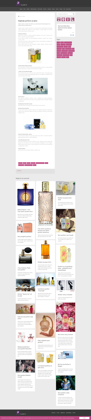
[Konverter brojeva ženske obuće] (72, 19)
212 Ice (58, 42)
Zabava (57, 9)
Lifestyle (28, 9)
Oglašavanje (63, 412)
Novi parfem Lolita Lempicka (63, 394)
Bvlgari (58, 44)
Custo (35, 165)
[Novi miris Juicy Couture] (65, 317)
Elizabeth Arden (71, 50)
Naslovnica (53, 412)
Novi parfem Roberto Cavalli (24, 376)
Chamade (65, 46)
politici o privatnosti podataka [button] (68, 418)
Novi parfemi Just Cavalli (65, 235)
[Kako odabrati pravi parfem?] (45, 325)
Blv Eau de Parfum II (68, 42)
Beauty (62, 42)
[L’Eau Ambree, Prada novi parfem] (25, 255)
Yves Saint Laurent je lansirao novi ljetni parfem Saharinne (44, 230)
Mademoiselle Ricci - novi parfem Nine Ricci (24, 348)
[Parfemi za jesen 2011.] (45, 249)
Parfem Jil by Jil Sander (65, 295)
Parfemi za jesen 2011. (45, 262)
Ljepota (21, 9)
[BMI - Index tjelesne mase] (59, 19)
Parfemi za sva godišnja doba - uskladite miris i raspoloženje (65, 268)
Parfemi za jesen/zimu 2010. (65, 199)
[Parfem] (25, 285)
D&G (73, 48)
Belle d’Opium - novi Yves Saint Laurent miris (25, 210)
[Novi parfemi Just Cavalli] (65, 220)
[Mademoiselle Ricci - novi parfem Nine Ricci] (25, 336)
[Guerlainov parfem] (45, 279)
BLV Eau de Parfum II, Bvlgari (64, 365)
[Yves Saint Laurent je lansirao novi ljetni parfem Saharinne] (45, 203)
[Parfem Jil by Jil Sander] (65, 286)
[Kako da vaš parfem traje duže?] (25, 309)
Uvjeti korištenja (68, 412)
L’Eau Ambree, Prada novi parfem (24, 269)
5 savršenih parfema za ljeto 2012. (45, 367)
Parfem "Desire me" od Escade (25, 295)
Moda (25, 9)
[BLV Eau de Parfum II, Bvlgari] (65, 356)
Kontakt (74, 412)
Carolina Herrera (60, 46)
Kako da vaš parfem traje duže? (25, 317)
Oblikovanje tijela (33, 9)
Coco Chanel (59, 48)
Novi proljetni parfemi (24, 236)
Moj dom (44, 9)
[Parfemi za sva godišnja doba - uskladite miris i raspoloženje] (65, 254)
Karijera (53, 9)
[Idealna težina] (63, 19)
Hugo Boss (63, 57)
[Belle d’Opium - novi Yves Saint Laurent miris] (25, 194)
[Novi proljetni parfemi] (25, 227)
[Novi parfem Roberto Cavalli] (25, 366)
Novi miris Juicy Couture (65, 334)
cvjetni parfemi (68, 48)
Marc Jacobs (21, 165)
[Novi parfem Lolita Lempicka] (65, 383)
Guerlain (58, 57)
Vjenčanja (49, 9)
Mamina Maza (68, 9)
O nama (58, 412)
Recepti (61, 9)
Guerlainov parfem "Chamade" (43, 290)
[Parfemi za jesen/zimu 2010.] (65, 188)
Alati (64, 9)
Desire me (58, 50)
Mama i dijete (40, 9)
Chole (69, 46)
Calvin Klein (63, 44)
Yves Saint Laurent (28, 165)
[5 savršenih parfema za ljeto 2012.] (45, 357)
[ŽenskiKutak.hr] (21, 414)
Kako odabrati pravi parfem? (44, 341)
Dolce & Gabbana (64, 50)
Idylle (67, 57)
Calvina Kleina (68, 44)
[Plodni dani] (68, 19)
